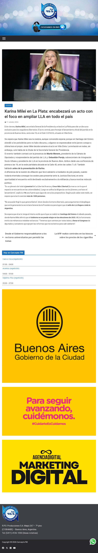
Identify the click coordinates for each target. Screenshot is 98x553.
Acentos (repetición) (11, 268)
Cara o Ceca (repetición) (13, 259)
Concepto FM (22, 542)
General (9, 105)
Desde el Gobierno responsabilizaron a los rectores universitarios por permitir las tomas (26, 237)
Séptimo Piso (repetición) (13, 278)
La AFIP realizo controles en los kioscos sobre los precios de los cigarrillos (74, 235)
